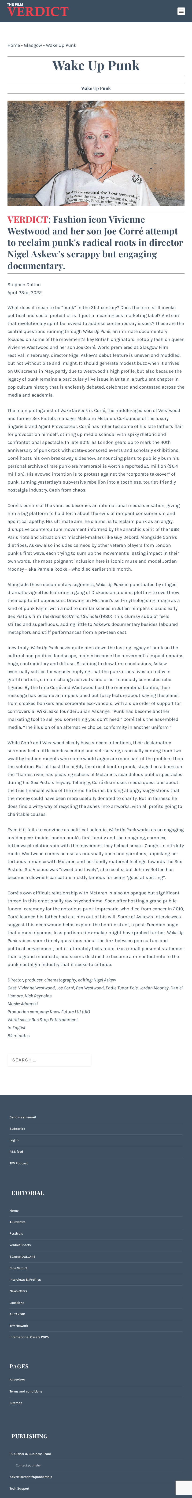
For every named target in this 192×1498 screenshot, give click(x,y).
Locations (17, 1303)
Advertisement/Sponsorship (31, 1477)
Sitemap (16, 1403)
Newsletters (18, 1291)
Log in (14, 1140)
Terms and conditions (26, 1391)
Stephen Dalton (24, 284)
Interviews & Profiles (25, 1280)
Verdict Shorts (20, 1245)
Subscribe (17, 1129)
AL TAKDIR (17, 1314)
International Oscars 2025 (29, 1337)
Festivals (16, 1234)
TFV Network (19, 1326)
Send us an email (23, 1117)
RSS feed (16, 1152)
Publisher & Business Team (30, 1454)
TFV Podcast (19, 1163)
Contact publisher (29, 1465)
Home (13, 45)
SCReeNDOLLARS (23, 1257)
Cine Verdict (18, 1268)
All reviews (17, 1222)
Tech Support (19, 1489)
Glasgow (33, 45)
